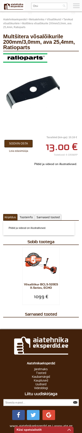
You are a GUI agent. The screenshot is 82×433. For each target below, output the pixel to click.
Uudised (41, 384)
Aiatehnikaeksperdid (15, 19)
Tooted (41, 373)
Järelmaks (41, 369)
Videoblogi (41, 388)
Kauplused (41, 380)
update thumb (69, 56)
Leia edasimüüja (18, 150)
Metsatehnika (36, 19)
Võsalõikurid (54, 19)
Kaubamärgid (41, 376)
